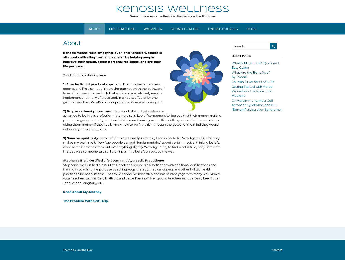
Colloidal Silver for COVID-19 (253, 82)
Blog (251, 29)
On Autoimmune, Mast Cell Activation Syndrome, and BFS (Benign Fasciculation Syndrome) (257, 105)
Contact (276, 250)
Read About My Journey (82, 192)
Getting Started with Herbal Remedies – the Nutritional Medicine (252, 91)
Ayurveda (153, 29)
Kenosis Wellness (172, 9)
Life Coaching (122, 29)
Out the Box (84, 249)
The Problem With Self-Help (85, 201)
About (94, 29)
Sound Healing (185, 29)
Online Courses (223, 29)
